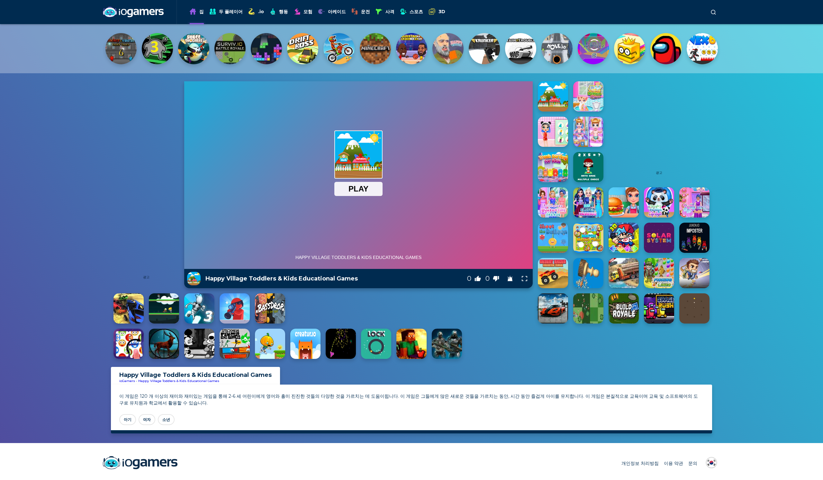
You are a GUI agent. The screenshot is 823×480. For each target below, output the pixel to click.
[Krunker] (121, 48)
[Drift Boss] (593, 48)
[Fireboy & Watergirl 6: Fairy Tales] (411, 48)
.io (261, 11)
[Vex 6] (339, 48)
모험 (307, 11)
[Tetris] (557, 48)
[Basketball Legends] (702, 48)
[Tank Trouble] (157, 48)
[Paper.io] (266, 48)
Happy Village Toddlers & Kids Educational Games (178, 381)
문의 (692, 463)
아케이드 (337, 11)
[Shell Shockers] (484, 48)
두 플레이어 (231, 11)
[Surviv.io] (520, 48)
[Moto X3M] (629, 48)
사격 (389, 11)
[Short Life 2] (375, 48)
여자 (147, 419)
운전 (365, 11)
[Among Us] (302, 48)
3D (442, 11)
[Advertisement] (146, 177)
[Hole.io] (193, 48)
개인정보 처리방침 (640, 463)
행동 (283, 11)
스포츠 (416, 11)
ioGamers (127, 381)
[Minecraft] (666, 48)
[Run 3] (448, 48)
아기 (127, 419)
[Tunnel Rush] (230, 48)
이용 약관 (673, 463)
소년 (166, 419)
